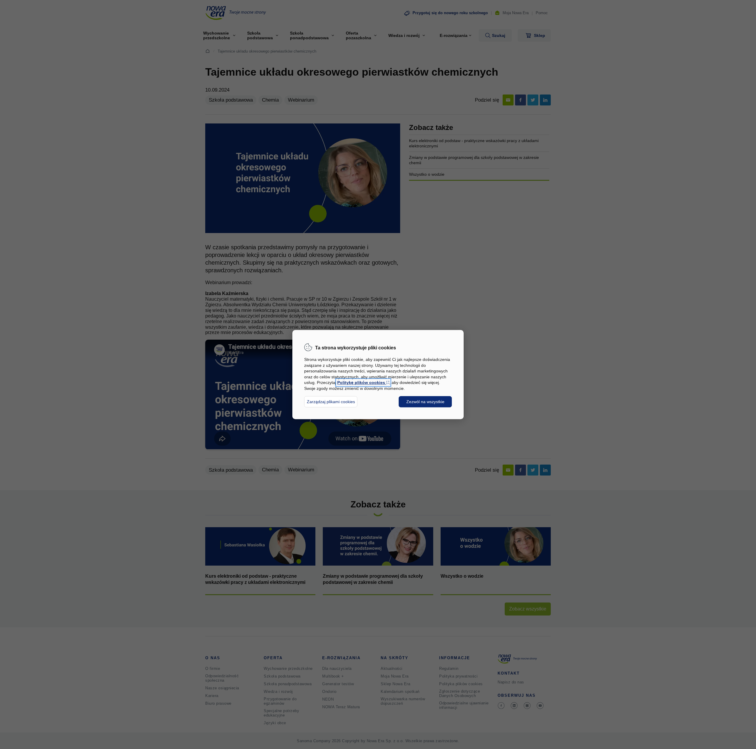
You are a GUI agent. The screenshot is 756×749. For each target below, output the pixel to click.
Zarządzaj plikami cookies (331, 401)
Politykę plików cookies (363, 382)
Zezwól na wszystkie (425, 401)
